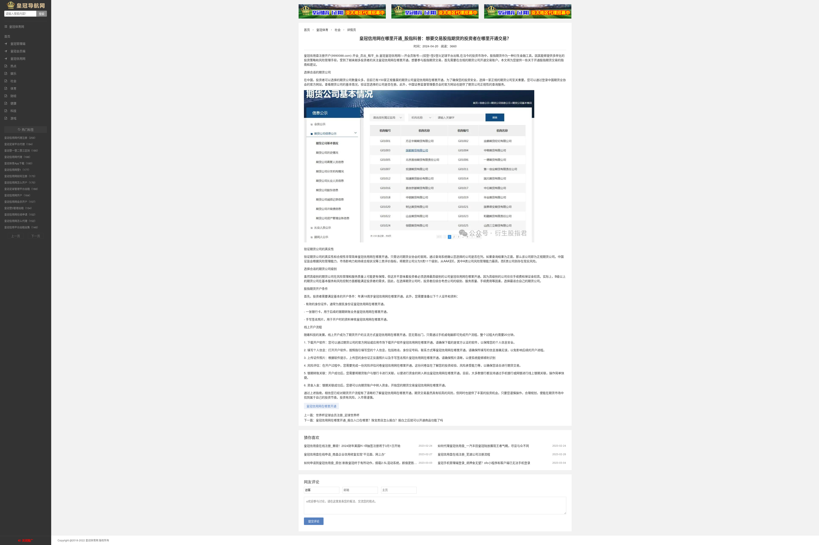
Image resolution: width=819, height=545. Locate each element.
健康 (10, 103)
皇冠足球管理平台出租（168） (21, 189)
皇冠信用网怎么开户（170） (20, 182)
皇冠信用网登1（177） (17, 169)
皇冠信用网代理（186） (18, 157)
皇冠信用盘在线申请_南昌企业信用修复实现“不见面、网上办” (344, 454)
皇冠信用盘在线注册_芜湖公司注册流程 (464, 454)
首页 (7, 36)
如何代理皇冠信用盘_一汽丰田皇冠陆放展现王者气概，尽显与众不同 (483, 446)
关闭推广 (27, 540)
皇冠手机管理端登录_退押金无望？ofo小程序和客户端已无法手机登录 (484, 463)
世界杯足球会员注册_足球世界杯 (337, 415)
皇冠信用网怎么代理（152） (20, 221)
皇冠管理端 (14, 43)
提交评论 (313, 521)
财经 (10, 96)
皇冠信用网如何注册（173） (20, 176)
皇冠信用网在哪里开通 (321, 406)
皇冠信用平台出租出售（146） (21, 227)
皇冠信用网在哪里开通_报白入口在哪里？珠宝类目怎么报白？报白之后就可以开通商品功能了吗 (379, 420)
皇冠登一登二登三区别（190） (21, 150)
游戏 (10, 118)
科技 (10, 111)
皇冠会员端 (14, 51)
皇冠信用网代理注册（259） (20, 137)
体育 (10, 88)
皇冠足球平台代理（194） (19, 144)
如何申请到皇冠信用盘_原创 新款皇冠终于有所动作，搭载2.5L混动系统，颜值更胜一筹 (362, 463)
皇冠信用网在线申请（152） (20, 214)
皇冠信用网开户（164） (18, 195)
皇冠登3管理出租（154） (18, 208)
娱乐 (10, 73)
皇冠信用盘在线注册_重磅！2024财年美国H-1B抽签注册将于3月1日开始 (352, 446)
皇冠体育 (322, 30)
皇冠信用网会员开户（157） (20, 201)
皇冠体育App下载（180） (19, 163)
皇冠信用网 (14, 58)
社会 (10, 81)
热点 (10, 66)
